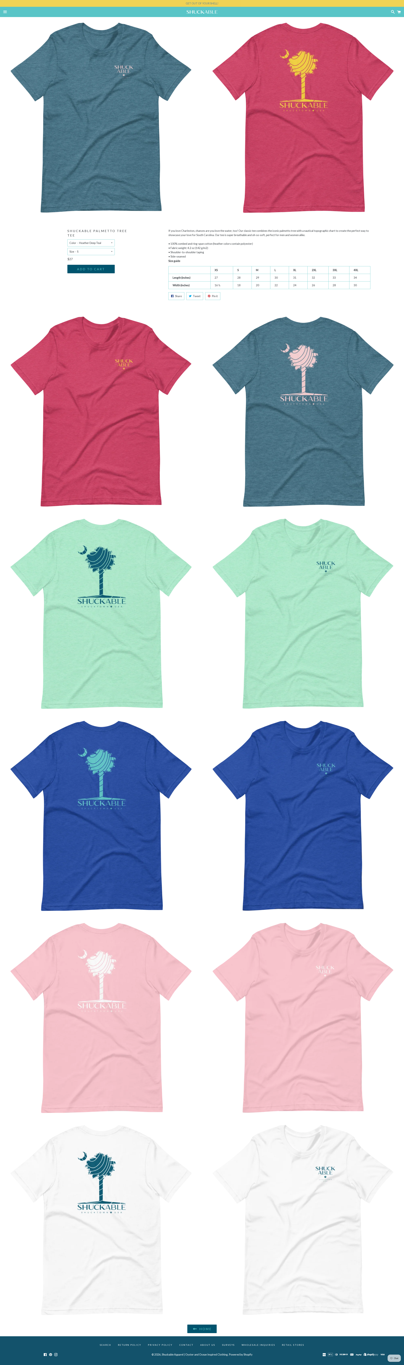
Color (72, 243)
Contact (186, 1345)
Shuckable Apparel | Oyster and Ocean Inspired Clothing (195, 1354)
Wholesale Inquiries (258, 1345)
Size (71, 251)
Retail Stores (293, 1345)
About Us (207, 1345)
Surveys (228, 1345)
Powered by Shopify (240, 1354)
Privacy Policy (160, 1345)
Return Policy (129, 1345)
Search (105, 1345)
